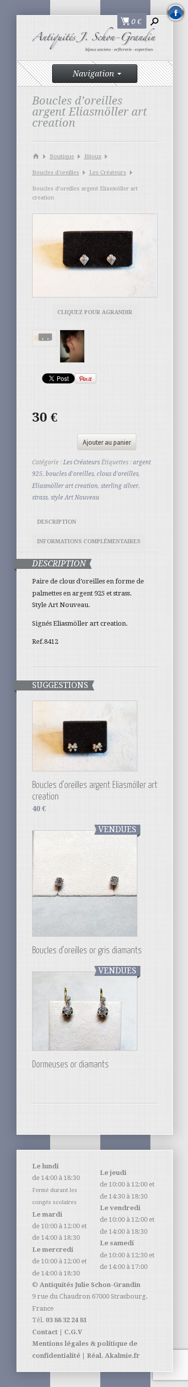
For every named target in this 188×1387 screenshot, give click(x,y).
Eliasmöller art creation (65, 485)
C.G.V (73, 1332)
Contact (45, 1332)
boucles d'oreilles (70, 473)
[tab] (56, 523)
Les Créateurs (107, 172)
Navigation (93, 73)
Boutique (62, 156)
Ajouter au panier (107, 442)
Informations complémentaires (88, 541)
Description (56, 522)
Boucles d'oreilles (55, 172)
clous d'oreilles (117, 473)
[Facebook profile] (175, 12)
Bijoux (92, 156)
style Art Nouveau (75, 497)
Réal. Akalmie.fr (113, 1355)
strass (40, 497)
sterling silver (119, 485)
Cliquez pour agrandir (94, 312)
